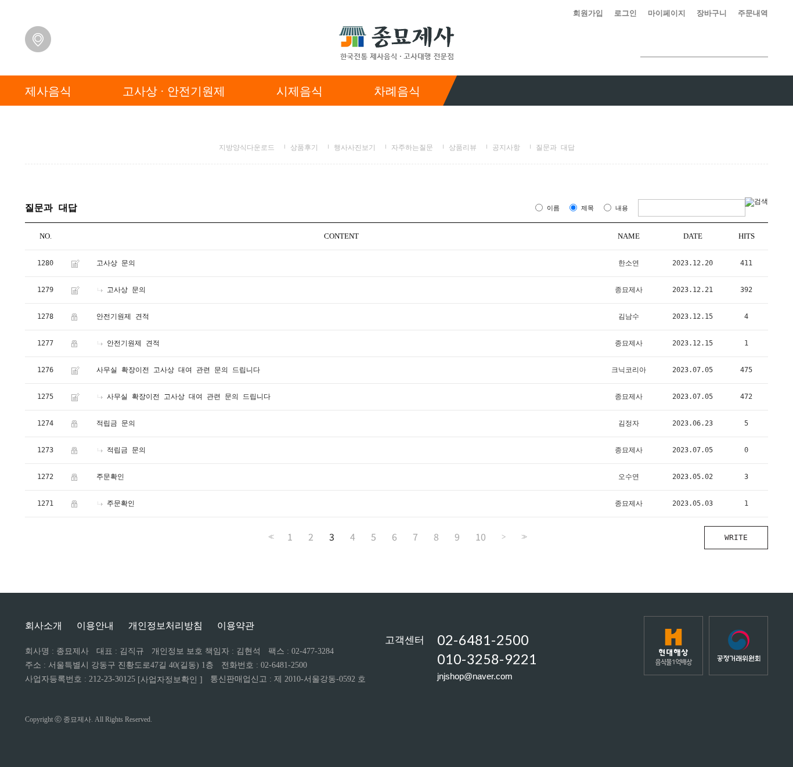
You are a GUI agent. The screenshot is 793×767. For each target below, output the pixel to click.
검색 (759, 44)
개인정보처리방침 (165, 626)
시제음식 (299, 91)
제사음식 (48, 91)
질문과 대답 (555, 147)
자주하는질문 (412, 147)
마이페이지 (667, 13)
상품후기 (304, 147)
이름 (553, 208)
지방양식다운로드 (247, 147)
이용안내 (95, 626)
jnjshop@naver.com (475, 676)
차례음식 (397, 91)
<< (270, 536)
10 (480, 536)
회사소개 (43, 626)
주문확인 (110, 477)
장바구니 (712, 13)
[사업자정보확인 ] (170, 679)
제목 (587, 208)
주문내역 (753, 13)
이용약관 (235, 626)
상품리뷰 (463, 147)
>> (523, 536)
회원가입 (588, 13)
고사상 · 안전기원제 (173, 91)
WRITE (736, 537)
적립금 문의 (115, 423)
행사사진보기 (355, 147)
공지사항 (506, 147)
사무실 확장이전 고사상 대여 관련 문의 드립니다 (178, 370)
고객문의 (748, 121)
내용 (621, 208)
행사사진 (671, 121)
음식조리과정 (506, 121)
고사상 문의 (115, 263)
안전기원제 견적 (122, 316)
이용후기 (594, 121)
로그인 (625, 13)
